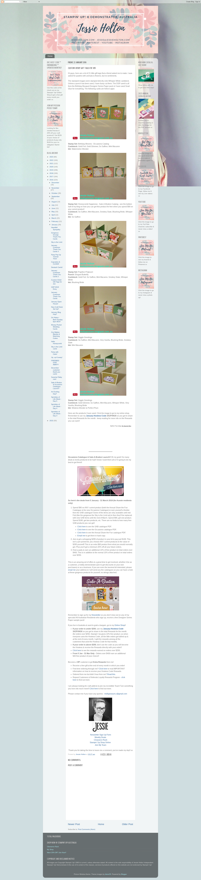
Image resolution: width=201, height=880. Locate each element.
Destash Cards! (57, 267)
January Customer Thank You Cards (56, 295)
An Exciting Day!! (55, 393)
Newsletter (96, 615)
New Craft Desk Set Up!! (57, 308)
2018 (52, 173)
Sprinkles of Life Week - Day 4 (56, 406)
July (53, 205)
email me (72, 570)
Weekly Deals (100, 737)
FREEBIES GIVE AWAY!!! (55, 363)
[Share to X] (106, 754)
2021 (52, 163)
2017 (52, 176)
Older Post (127, 824)
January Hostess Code (96, 416)
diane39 (108, 874)
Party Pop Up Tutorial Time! (56, 257)
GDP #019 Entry (55, 288)
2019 (52, 170)
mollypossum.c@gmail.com (115, 694)
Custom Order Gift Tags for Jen (56, 282)
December (55, 183)
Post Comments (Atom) (86, 829)
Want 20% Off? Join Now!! (56, 852)
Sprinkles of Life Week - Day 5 (56, 399)
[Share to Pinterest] (110, 754)
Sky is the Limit (56, 242)
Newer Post (74, 824)
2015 (52, 421)
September (56, 196)
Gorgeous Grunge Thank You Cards (56, 236)
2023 (52, 157)
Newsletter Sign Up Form (100, 735)
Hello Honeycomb (56, 342)
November (55, 188)
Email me (81, 536)
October (55, 193)
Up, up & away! (56, 357)
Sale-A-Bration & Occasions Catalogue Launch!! (56, 385)
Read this (111, 674)
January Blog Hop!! (56, 313)
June (54, 208)
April (53, 215)
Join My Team (100, 745)
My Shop (50, 849)
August (54, 202)
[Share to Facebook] (108, 754)
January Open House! (56, 303)
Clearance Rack (100, 740)
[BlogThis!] (104, 754)
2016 (52, 180)
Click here (81, 527)
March (54, 218)
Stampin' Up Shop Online (100, 742)
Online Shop (119, 625)
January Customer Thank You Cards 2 (56, 274)
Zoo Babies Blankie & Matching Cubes (55, 335)
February (55, 221)
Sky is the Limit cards (56, 348)
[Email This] (101, 754)
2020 (52, 167)
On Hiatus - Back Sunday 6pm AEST (57, 319)
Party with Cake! (54, 353)
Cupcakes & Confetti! (55, 263)
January (55, 225)
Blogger (124, 874)
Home (50, 56)
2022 (52, 160)
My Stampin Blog (126, 426)
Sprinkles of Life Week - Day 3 (56, 414)
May (53, 212)
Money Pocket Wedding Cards (56, 327)
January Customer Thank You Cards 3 (56, 248)
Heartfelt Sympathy (55, 228)
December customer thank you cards (55, 371)
